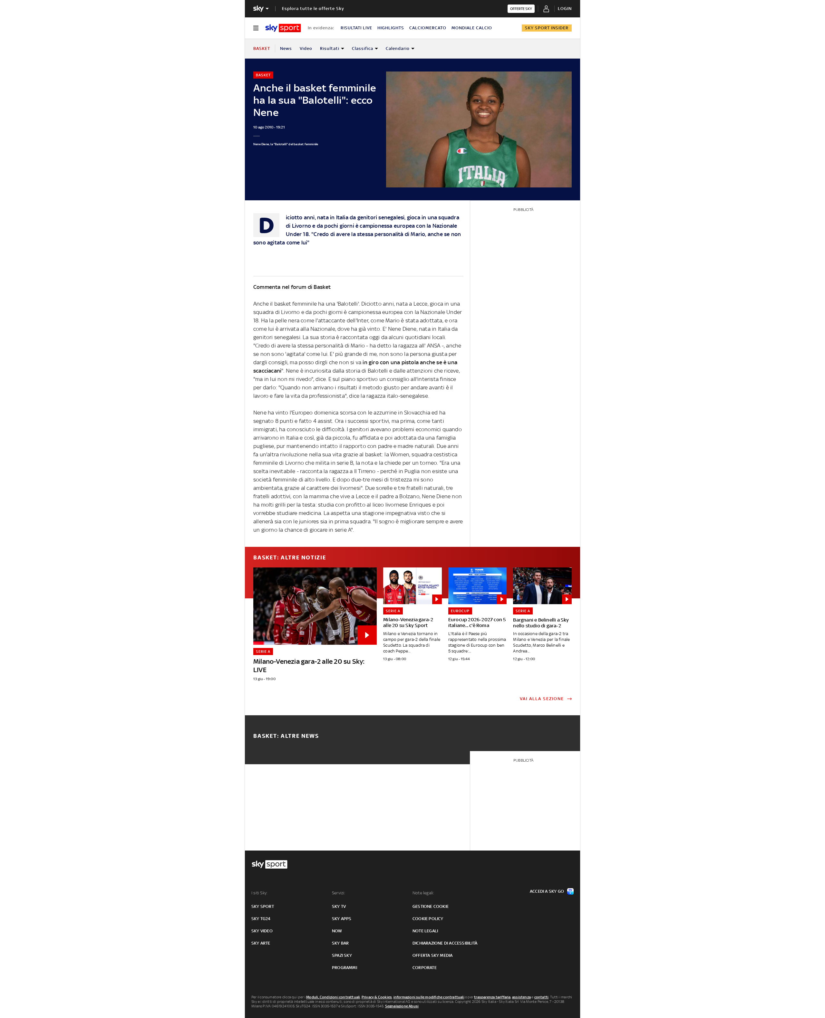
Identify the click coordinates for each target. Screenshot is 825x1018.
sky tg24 (261, 918)
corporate (424, 967)
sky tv (339, 906)
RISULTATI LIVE (356, 27)
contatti (541, 997)
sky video (262, 930)
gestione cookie (430, 906)
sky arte (260, 943)
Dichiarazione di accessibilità (444, 943)
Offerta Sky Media (432, 955)
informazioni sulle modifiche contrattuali (428, 997)
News (286, 48)
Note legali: (423, 892)
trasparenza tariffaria (492, 997)
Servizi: (338, 892)
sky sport (262, 906)
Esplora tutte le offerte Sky (313, 8)
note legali (425, 930)
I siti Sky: (259, 892)
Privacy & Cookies (377, 997)
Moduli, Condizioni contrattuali (333, 997)
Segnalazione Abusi (402, 1006)
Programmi (344, 967)
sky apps (342, 918)
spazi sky (342, 955)
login (565, 8)
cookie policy (427, 918)
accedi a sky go (547, 891)
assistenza (521, 997)
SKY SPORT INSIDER (546, 27)
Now (337, 930)
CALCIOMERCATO (427, 27)
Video (306, 48)
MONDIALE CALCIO (471, 27)
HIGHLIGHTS (390, 27)
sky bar (340, 943)
